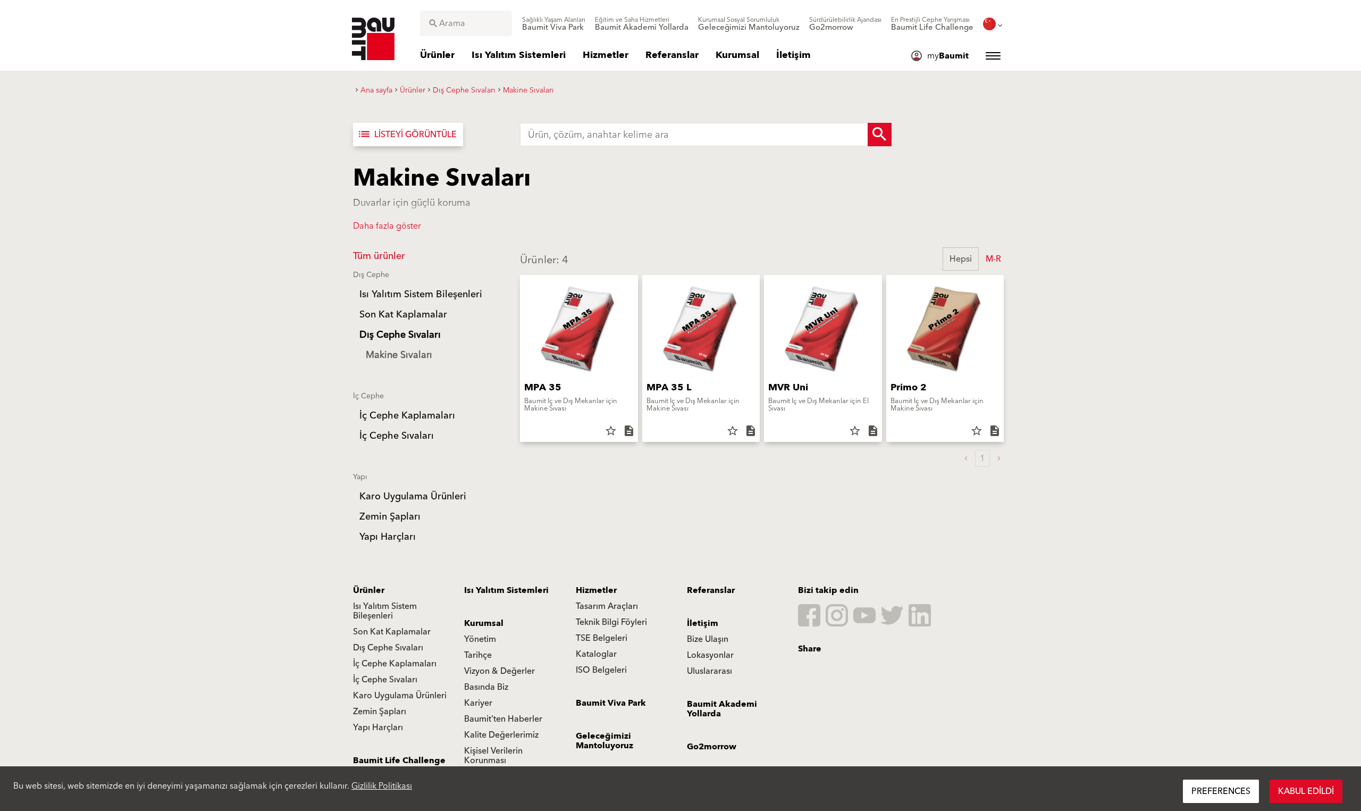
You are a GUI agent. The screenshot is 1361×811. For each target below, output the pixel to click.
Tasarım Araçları (607, 606)
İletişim (702, 623)
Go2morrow (711, 746)
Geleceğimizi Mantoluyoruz (604, 741)
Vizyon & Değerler (499, 671)
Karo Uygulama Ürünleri (400, 695)
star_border (610, 430)
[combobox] (466, 23)
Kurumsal (483, 623)
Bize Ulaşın (707, 639)
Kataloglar (596, 654)
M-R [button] (993, 259)
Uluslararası (709, 671)
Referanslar (711, 590)
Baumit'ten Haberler (503, 719)
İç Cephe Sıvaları (385, 679)
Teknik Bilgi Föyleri (611, 622)
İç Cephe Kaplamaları (394, 663)
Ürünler (368, 590)
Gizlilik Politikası (381, 786)
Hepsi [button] (961, 259)
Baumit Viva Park (611, 703)
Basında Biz (486, 687)
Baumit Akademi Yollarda (722, 709)
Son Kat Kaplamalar (392, 631)
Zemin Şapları (379, 711)
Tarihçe (478, 655)
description (629, 430)
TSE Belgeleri (601, 638)
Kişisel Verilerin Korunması (493, 755)
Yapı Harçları (378, 727)
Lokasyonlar (710, 655)
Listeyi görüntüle (407, 134)
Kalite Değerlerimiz (501, 735)
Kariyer (478, 703)
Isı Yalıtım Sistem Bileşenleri (385, 611)
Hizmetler (596, 590)
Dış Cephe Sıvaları (388, 647)
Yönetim (480, 639)
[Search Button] (880, 134)
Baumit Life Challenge (399, 760)
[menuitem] (553, 24)
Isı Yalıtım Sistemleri (506, 590)
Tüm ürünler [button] (379, 256)
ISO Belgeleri (601, 670)
